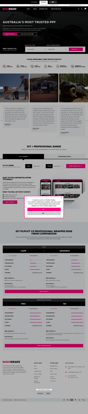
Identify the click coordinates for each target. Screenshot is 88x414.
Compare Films (43, 9)
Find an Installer (56, 9)
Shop (28, 9)
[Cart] (84, 9)
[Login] (81, 9)
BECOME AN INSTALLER (75, 5)
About (35, 9)
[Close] (61, 198)
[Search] (78, 9)
